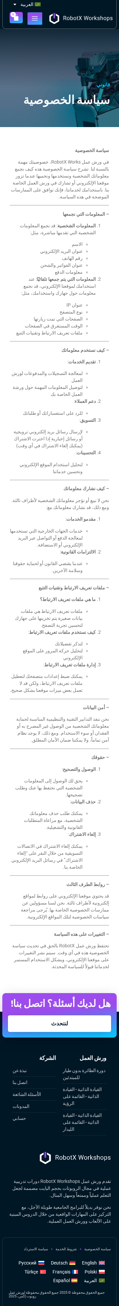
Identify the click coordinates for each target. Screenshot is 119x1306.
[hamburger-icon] (34, 18)
